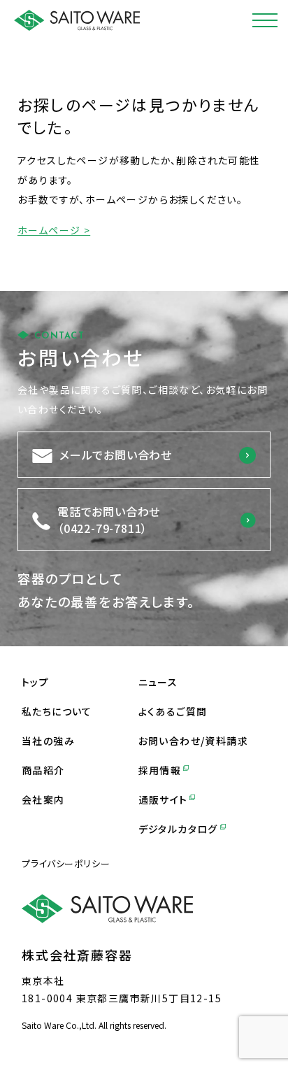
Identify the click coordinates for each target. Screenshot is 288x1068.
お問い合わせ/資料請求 (193, 741)
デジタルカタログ (178, 829)
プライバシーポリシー (66, 863)
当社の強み (48, 741)
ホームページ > (53, 230)
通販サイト (163, 799)
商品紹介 (43, 770)
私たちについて (57, 711)
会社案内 (43, 799)
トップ (35, 682)
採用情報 (160, 770)
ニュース (158, 682)
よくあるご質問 (173, 711)
